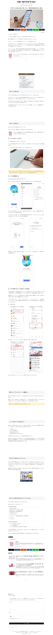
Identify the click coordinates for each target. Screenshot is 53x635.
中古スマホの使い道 (22, 76)
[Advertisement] (26, 66)
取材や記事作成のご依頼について (24, 631)
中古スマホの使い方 (22, 78)
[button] (42, 30)
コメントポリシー (32, 598)
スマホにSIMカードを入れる (24, 79)
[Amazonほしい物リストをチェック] (17, 546)
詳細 (31, 5)
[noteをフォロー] (16, 546)
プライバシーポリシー (38, 631)
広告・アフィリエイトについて (20, 632)
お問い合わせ (35, 632)
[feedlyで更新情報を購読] (19, 546)
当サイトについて (16, 631)
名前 (9, 612)
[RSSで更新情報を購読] (20, 546)
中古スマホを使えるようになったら (25, 85)
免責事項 (26, 632)
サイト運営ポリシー (32, 631)
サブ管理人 (17, 541)
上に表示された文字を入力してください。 (14, 618)
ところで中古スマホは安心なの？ (24, 84)
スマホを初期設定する (24, 80)
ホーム (12, 631)
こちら (19, 544)
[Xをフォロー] (15, 546)
